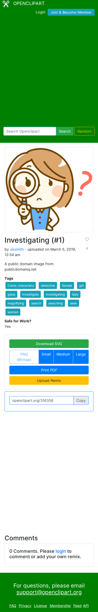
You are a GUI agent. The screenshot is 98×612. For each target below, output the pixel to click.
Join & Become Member (71, 12)
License (40, 605)
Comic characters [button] (21, 285)
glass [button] (11, 294)
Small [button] (46, 354)
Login (40, 12)
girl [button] (81, 285)
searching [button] (55, 303)
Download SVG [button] (49, 343)
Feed (77, 605)
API (86, 605)
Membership (60, 605)
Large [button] (81, 354)
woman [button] (13, 312)
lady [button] (75, 294)
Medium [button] (63, 354)
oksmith (17, 249)
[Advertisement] (49, 72)
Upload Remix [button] (49, 380)
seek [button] (73, 303)
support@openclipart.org (49, 592)
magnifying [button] (16, 303)
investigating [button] (55, 294)
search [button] (36, 303)
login (61, 551)
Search (65, 131)
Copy (81, 400)
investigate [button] (30, 294)
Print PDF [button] (49, 370)
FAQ (12, 605)
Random (84, 131)
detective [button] (48, 285)
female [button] (67, 285)
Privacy (25, 605)
